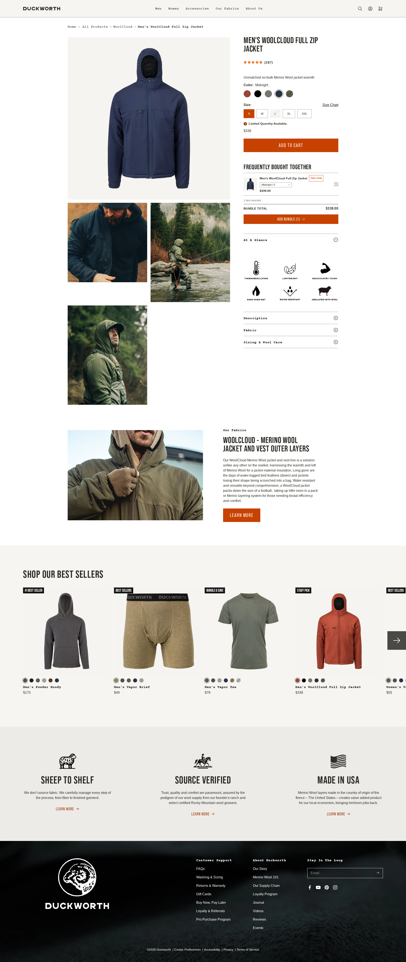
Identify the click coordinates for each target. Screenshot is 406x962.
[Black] (257, 93)
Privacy (229, 949)
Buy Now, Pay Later (211, 902)
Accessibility (212, 949)
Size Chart (330, 105)
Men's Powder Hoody (42, 687)
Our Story (260, 869)
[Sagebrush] (238, 680)
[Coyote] (116, 680)
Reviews (259, 919)
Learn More (242, 515)
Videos (258, 911)
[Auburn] (247, 93)
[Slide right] (396, 640)
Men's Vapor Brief (132, 687)
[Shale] (268, 93)
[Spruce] (289, 93)
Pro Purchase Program (213, 919)
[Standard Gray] (44, 680)
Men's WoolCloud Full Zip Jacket (283, 178)
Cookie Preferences (188, 949)
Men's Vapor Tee (220, 687)
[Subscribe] (378, 873)
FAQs (200, 869)
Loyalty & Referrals (210, 911)
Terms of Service (248, 949)
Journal (258, 902)
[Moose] (50, 680)
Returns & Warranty (210, 885)
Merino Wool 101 (265, 877)
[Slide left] (9, 640)
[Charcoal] (25, 680)
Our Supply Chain (266, 885)
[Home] (41, 8)
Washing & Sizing (209, 877)
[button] (158, 8)
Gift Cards (203, 894)
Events (258, 928)
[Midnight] (279, 93)
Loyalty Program (265, 894)
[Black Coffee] (31, 680)
